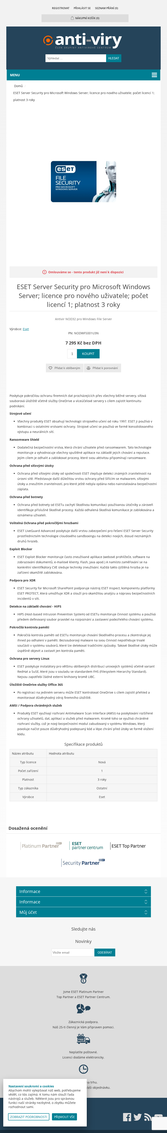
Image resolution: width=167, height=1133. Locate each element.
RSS (148, 1117)
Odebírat (105, 952)
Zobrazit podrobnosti (28, 1117)
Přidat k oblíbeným (67, 368)
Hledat (113, 58)
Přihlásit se (82, 8)
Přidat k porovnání (105, 368)
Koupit (88, 354)
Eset (26, 329)
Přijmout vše (64, 1117)
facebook (127, 1117)
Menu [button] (15, 75)
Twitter (138, 1117)
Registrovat (60, 8)
